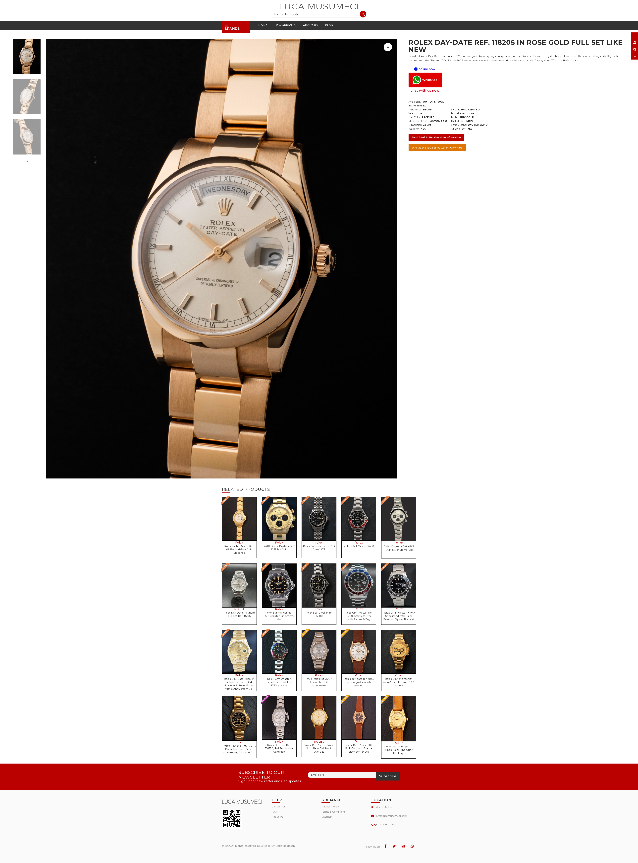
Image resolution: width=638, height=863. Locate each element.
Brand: (412, 105)
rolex (319, 542)
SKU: (454, 109)
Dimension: (416, 124)
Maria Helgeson (285, 845)
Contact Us (278, 806)
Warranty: (414, 128)
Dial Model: (458, 121)
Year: (412, 113)
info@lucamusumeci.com (391, 815)
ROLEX (239, 609)
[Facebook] (385, 846)
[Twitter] (394, 846)
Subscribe (387, 776)
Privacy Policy (330, 806)
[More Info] (399, 522)
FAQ (274, 811)
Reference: (415, 109)
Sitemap (326, 816)
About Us (277, 816)
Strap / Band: (459, 124)
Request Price (240, 522)
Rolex (239, 542)
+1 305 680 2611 (385, 824)
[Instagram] (403, 846)
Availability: (415, 101)
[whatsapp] (412, 846)
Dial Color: (415, 117)
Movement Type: (419, 121)
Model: (455, 113)
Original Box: (459, 128)
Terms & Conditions (333, 811)
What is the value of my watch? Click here (437, 147)
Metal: (455, 117)
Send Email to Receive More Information (436, 137)
